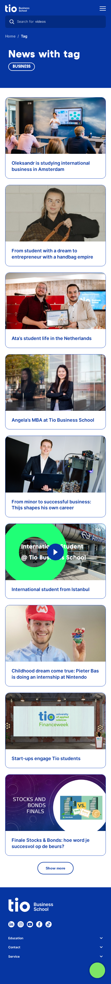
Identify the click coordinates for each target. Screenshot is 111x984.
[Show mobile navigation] (103, 9)
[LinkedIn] (11, 924)
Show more (55, 868)
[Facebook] (39, 924)
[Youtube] (30, 924)
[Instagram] (21, 924)
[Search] (11, 22)
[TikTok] (48, 924)
